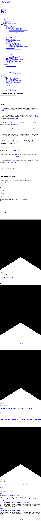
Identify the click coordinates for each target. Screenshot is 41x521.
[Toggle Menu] (0, 14)
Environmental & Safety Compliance (12, 32)
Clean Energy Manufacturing (11, 58)
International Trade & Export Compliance (13, 40)
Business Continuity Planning (11, 27)
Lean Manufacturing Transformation (12, 43)
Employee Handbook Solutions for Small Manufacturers (18, 30)
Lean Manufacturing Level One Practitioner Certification (18, 46)
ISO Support (8, 42)
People (5, 25)
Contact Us (6, 22)
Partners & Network (7, 20)
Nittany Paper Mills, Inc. (21, 168)
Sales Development (9, 35)
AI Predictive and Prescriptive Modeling (13, 51)
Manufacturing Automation (11, 66)
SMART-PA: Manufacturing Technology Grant (14, 61)
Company (2, 193)
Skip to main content (5, 2)
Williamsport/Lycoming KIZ (11, 69)
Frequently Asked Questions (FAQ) (10, 23)
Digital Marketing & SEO (10, 60)
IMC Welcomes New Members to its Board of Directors (10, 495)
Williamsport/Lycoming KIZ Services (15, 74)
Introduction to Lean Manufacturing (15, 45)
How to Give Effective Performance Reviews (16, 31)
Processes (6, 38)
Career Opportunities (7, 21)
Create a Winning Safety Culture (11, 79)
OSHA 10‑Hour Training (10, 48)
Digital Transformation (12, 54)
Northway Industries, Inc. (21, 130)
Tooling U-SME (9, 37)
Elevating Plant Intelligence (13, 57)
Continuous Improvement (10, 39)
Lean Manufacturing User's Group (12, 33)
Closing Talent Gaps (12, 53)
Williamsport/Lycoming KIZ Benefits (15, 73)
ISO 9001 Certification (10, 41)
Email (1, 183)
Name (1, 187)
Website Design (9, 63)
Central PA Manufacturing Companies (10, 19)
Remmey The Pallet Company (13, 111)
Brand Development (9, 26)
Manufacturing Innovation (10, 67)
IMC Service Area (7, 16)
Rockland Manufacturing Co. (11, 137)
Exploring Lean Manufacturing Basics (15, 44)
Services (3, 24)
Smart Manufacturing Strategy (16, 56)
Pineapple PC (19, 517)
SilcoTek (17, 156)
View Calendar (2, 487)
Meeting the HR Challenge (10, 81)
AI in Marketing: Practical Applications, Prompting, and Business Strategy (16, 343)
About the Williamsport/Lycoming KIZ (15, 70)
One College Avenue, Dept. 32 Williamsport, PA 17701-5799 (30, 519)
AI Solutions (8, 52)
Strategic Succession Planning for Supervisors (14, 36)
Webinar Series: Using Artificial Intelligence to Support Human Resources (16, 408)
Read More (2, 500)
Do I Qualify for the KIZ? (13, 71)
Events (3, 75)
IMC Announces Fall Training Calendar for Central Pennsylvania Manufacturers (15, 502)
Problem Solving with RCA (11, 90)
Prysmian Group (14, 162)
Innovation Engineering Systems (11, 65)
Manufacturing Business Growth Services (13, 34)
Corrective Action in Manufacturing (15, 29)
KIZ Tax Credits (11, 72)
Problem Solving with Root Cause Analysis (13, 49)
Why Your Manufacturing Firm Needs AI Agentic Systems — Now (12, 510)
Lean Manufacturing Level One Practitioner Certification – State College (16, 484)
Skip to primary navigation (6, 1)
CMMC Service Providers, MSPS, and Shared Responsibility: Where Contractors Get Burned (20, 419)
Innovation (6, 64)
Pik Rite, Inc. (14, 143)
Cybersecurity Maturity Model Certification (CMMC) (15, 59)
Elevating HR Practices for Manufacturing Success (14, 28)
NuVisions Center (17, 150)
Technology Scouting (10, 62)
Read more (37, 116)
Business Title (2, 190)
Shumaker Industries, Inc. (14, 124)
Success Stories (6, 18)
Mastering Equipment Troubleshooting (12, 47)
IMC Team (6, 17)
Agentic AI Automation (15, 55)
